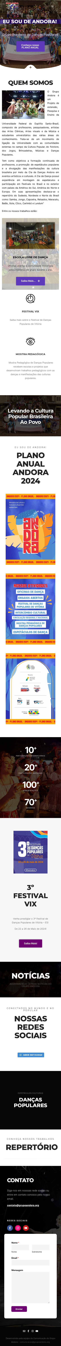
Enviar (19, 1309)
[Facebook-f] (10, 1228)
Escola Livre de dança (30, 257)
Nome (15, 1242)
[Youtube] (26, 1228)
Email (15, 1258)
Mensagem (17, 1270)
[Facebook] (28, 1331)
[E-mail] (24, 1331)
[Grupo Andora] (12, 6)
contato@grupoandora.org (23, 1205)
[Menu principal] (52, 6)
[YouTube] (37, 1331)
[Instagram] (18, 1228)
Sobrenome (37, 1252)
